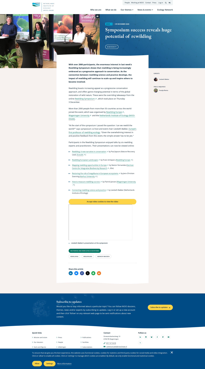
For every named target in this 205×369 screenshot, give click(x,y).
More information (64, 363)
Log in (160, 2)
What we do (110, 9)
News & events (144, 9)
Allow (37, 363)
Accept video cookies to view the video (102, 201)
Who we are (95, 9)
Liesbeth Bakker (164, 79)
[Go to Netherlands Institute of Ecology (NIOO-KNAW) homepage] (36, 4)
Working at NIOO (137, 2)
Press (154, 2)
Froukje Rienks (163, 90)
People (127, 2)
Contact (148, 2)
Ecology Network (165, 9)
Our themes (126, 9)
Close (171, 352)
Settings (49, 363)
